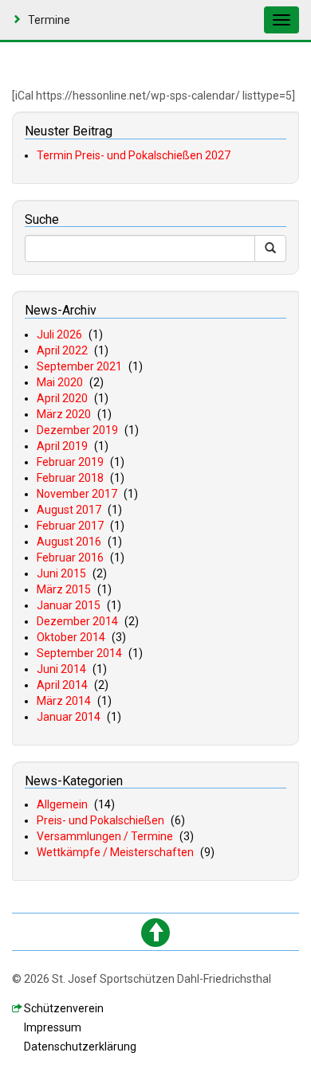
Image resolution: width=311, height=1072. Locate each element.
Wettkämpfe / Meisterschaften (115, 852)
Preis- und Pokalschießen (100, 820)
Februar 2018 (70, 477)
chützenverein (64, 1008)
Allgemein (62, 804)
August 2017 (69, 509)
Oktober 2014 (71, 637)
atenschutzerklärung (80, 1046)
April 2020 (62, 398)
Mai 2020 (60, 382)
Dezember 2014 (77, 621)
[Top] (155, 932)
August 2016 (69, 541)
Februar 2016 (70, 557)
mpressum (52, 1027)
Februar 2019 (70, 462)
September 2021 (79, 366)
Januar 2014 (68, 716)
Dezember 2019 (77, 430)
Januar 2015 (68, 605)
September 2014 (79, 653)
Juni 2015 (61, 573)
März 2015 (64, 589)
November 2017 (77, 493)
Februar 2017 (70, 525)
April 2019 (62, 446)
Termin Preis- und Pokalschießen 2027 (133, 155)
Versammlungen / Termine (105, 836)
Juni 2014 (61, 669)
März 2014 (64, 700)
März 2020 (64, 414)
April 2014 (62, 685)
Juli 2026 (59, 334)
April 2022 (62, 350)
